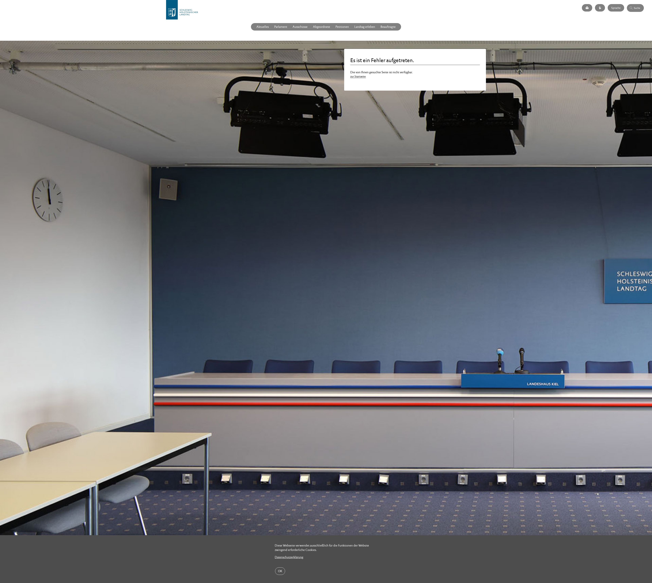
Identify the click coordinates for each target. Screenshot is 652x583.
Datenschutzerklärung (289, 557)
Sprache (616, 7)
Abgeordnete (321, 27)
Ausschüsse (300, 27)
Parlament (280, 27)
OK (280, 571)
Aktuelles (262, 27)
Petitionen (342, 27)
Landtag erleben (364, 27)
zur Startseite (358, 76)
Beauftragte (388, 27)
